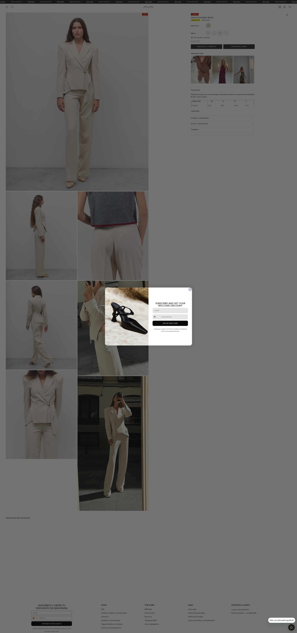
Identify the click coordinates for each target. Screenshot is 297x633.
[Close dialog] (190, 289)
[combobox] (156, 316)
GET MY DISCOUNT (170, 323)
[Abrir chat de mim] (291, 627)
